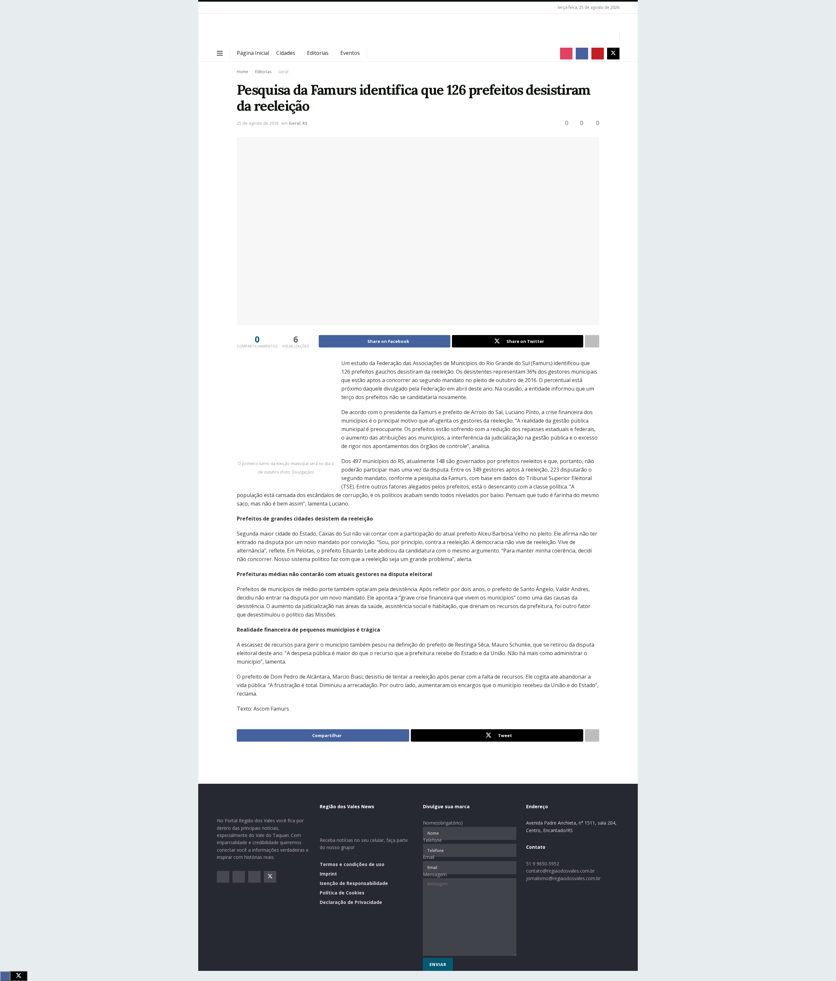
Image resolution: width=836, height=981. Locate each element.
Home (242, 71)
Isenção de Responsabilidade (354, 883)
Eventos (350, 52)
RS (305, 123)
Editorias (318, 52)
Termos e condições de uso (352, 864)
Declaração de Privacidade (351, 902)
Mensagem (435, 874)
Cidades (285, 52)
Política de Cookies (342, 893)
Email (428, 857)
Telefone (432, 840)
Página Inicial (253, 52)
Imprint (328, 874)
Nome (443, 823)
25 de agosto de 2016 (258, 123)
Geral (283, 71)
